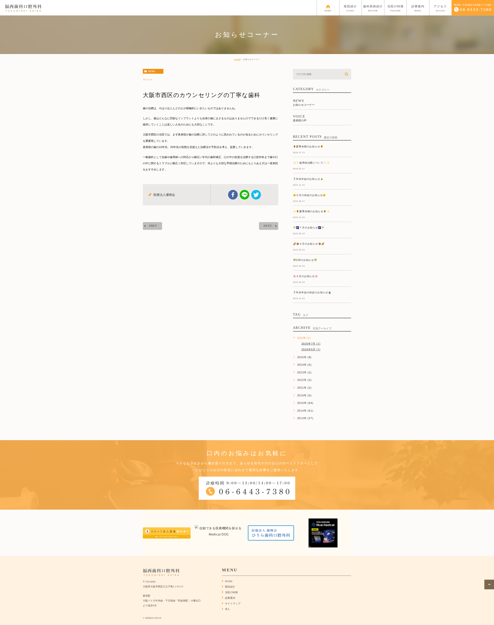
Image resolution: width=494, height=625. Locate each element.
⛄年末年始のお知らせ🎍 (308, 179)
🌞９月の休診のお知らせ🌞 (309, 195)
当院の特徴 (231, 592)
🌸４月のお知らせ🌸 (305, 276)
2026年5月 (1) (311, 349)
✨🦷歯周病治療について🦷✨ (311, 162)
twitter (256, 195)
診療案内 (230, 597)
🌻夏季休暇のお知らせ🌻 (308, 146)
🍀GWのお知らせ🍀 (305, 260)
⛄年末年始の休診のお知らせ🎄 (312, 292)
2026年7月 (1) (311, 343)
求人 (227, 609)
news (151, 71)
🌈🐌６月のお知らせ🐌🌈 (309, 243)
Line (244, 195)
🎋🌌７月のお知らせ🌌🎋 (309, 227)
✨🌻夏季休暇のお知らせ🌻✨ (311, 211)
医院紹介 (230, 586)
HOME (237, 59)
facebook (233, 195)
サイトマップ (232, 603)
